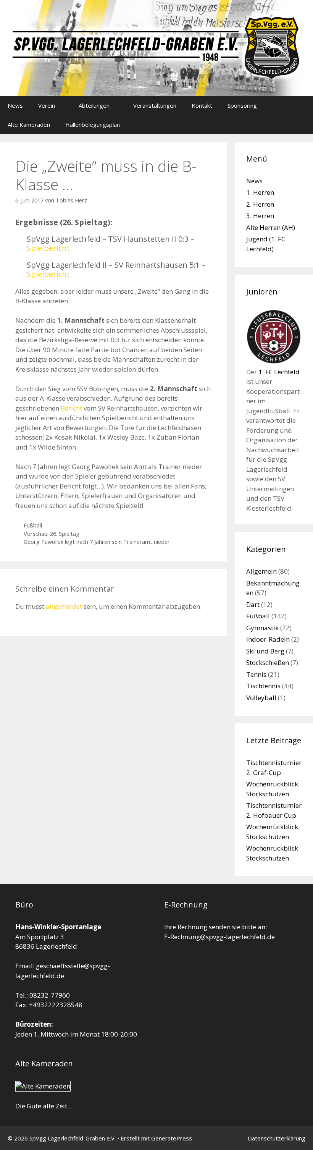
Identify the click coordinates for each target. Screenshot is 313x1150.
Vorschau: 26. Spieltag (51, 533)
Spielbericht (48, 248)
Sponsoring (242, 105)
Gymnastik (262, 627)
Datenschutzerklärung (276, 1138)
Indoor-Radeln (268, 639)
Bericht (71, 408)
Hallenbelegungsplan (92, 124)
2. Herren (260, 204)
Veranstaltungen (154, 105)
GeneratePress (171, 1138)
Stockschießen (267, 662)
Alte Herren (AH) (270, 227)
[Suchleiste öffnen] (301, 124)
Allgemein (261, 571)
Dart (253, 604)
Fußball (33, 525)
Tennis (256, 674)
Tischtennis (263, 685)
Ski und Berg (265, 651)
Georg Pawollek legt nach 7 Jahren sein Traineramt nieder (97, 541)
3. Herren (260, 215)
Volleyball (261, 697)
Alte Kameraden (29, 124)
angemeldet (64, 606)
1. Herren (260, 192)
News (15, 105)
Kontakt (202, 105)
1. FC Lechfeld (279, 371)
